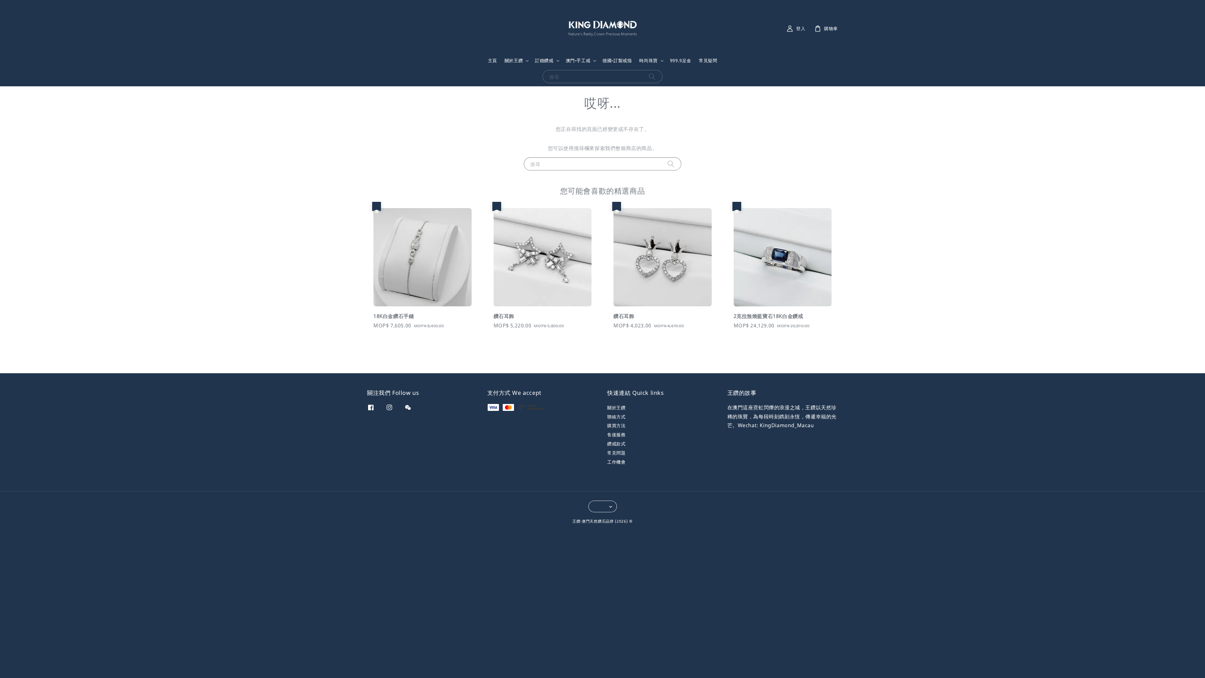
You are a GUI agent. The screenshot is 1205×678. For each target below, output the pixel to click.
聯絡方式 (616, 417)
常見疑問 (708, 60)
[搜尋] (652, 76)
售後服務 (616, 435)
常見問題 (616, 453)
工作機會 (616, 462)
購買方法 (616, 425)
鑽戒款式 (616, 444)
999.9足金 (680, 60)
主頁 (492, 60)
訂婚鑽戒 (544, 60)
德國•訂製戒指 (617, 60)
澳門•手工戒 (578, 60)
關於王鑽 (514, 60)
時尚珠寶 (648, 60)
